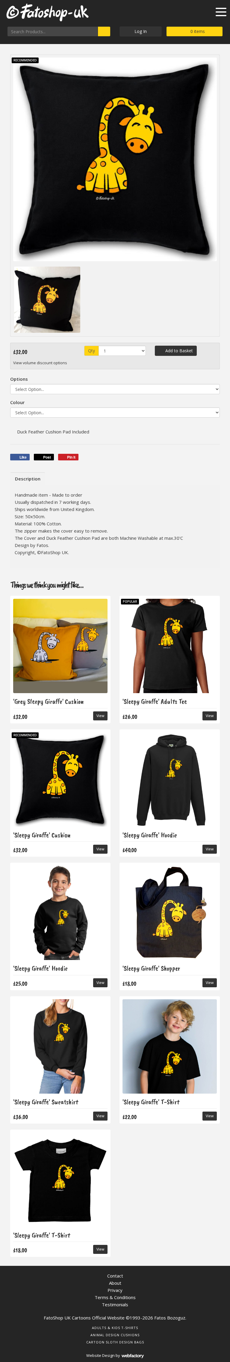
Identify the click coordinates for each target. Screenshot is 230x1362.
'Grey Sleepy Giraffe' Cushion (48, 701)
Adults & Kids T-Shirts (115, 1327)
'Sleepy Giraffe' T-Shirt (150, 1102)
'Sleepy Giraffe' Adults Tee (154, 701)
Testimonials (115, 1304)
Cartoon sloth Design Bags (115, 1342)
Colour (17, 402)
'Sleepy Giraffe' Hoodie (149, 835)
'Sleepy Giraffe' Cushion (41, 835)
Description (27, 479)
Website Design (100, 1355)
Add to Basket (178, 350)
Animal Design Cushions (115, 1335)
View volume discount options (40, 362)
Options (19, 379)
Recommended (25, 60)
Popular (130, 601)
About (115, 1283)
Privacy (115, 1290)
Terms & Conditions (115, 1297)
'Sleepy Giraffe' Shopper (151, 968)
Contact (115, 1276)
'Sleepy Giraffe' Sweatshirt (45, 1102)
